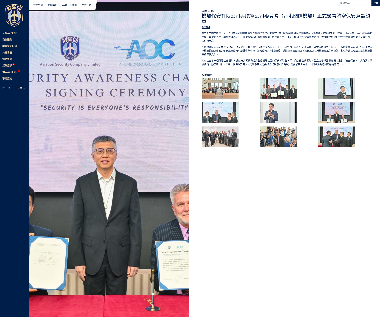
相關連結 (52, 5)
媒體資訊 (38, 5)
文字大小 (22, 88)
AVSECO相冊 (69, 5)
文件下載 (86, 5)
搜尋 (375, 3)
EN (3, 88)
